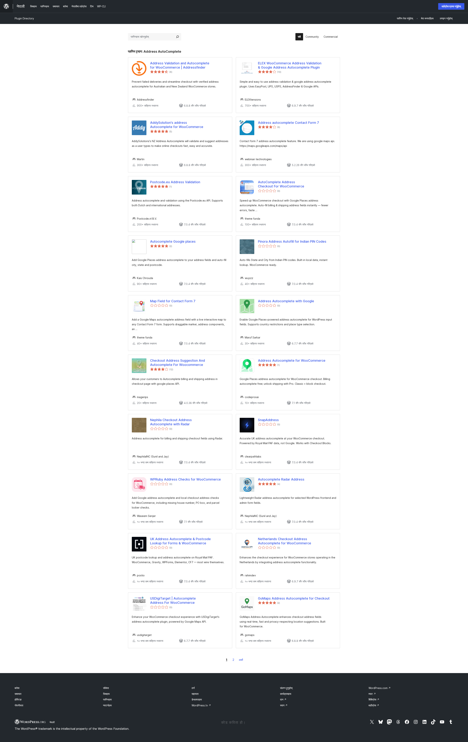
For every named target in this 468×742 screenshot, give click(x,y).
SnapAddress (268, 420)
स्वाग (284, 705)
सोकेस (106, 688)
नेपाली (52, 722)
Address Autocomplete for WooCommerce (291, 360)
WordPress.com (380, 688)
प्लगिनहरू (107, 699)
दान (283, 699)
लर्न (193, 688)
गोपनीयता (19, 705)
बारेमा (17, 688)
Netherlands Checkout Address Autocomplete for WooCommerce (284, 541)
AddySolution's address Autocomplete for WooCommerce (176, 125)
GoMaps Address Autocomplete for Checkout (294, 598)
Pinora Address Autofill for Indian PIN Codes (292, 241)
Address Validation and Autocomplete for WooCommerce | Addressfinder (179, 65)
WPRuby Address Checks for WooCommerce (185, 479)
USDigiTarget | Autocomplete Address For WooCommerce (173, 600)
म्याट (372, 693)
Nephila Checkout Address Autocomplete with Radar (171, 422)
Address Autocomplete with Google (286, 301)
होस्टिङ (18, 699)
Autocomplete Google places (173, 241)
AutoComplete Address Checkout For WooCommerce (281, 184)
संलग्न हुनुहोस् (286, 688)
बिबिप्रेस (374, 699)
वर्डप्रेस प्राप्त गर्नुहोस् (451, 6)
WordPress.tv (201, 705)
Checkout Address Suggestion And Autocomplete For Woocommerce (177, 363)
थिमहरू (106, 693)
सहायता (195, 693)
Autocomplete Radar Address (281, 479)
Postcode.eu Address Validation (175, 182)
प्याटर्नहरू (107, 705)
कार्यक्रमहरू (285, 693)
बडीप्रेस (374, 705)
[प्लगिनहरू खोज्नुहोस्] (177, 36)
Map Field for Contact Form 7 (172, 301)
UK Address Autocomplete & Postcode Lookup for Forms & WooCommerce (180, 541)
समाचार (18, 693)
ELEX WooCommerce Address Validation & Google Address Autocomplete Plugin (289, 65)
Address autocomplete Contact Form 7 (288, 123)
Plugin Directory (24, 18)
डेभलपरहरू (197, 699)
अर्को (241, 659)
